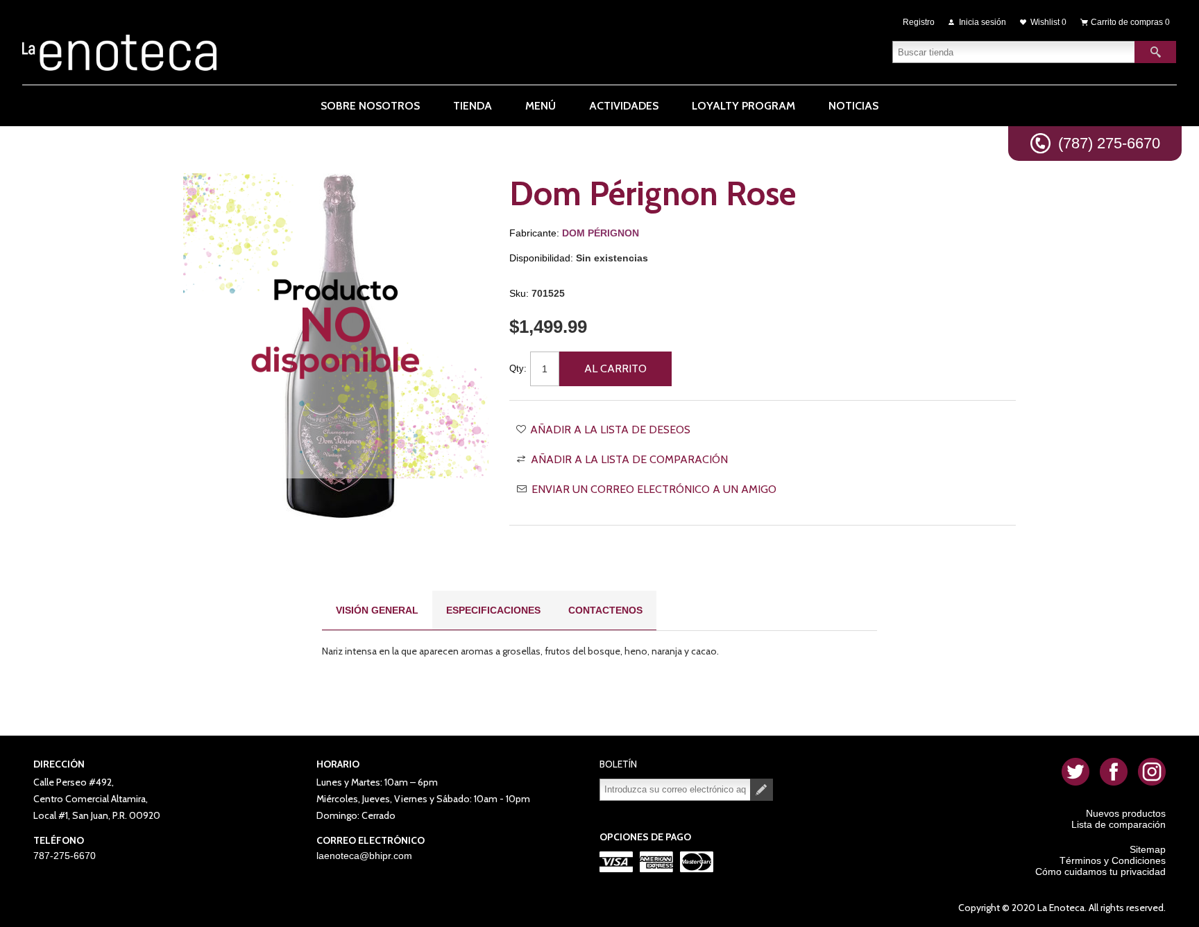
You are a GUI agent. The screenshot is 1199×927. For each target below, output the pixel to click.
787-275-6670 (64, 855)
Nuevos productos (1126, 813)
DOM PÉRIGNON (600, 233)
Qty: (518, 368)
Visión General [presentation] (377, 610)
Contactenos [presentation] (605, 610)
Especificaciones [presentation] (493, 610)
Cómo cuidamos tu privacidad (1100, 871)
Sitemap (1148, 849)
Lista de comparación (1118, 824)
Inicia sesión (982, 22)
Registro (919, 22)
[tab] (377, 610)
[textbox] (1013, 52)
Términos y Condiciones (1113, 860)
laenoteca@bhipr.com (364, 855)
